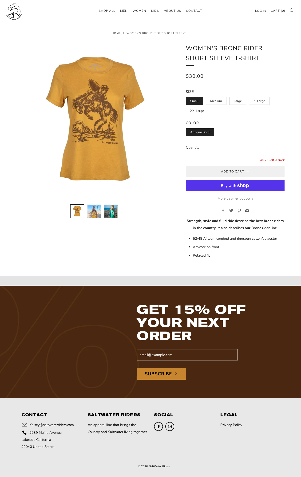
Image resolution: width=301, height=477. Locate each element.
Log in (260, 11)
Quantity (192, 147)
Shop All (107, 11)
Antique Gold (200, 132)
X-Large (259, 101)
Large (238, 101)
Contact (194, 11)
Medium (216, 101)
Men (124, 11)
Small (194, 101)
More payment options (235, 198)
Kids (155, 11)
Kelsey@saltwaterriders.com (51, 424)
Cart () (278, 11)
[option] (94, 121)
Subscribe (158, 374)
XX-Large (197, 111)
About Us (172, 11)
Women (139, 11)
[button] (77, 211)
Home (116, 33)
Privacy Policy (231, 424)
